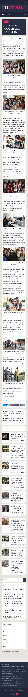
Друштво (6, 21)
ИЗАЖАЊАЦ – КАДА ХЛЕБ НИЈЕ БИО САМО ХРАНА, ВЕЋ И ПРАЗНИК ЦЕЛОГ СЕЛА (17, 466)
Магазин (5, 639)
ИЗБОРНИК (6, 14)
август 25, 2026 (15, 440)
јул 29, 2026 (14, 500)
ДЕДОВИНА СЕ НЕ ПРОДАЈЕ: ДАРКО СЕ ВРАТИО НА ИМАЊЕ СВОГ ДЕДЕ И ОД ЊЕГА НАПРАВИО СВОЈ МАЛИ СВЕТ (18, 450)
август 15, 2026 (15, 472)
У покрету (5, 642)
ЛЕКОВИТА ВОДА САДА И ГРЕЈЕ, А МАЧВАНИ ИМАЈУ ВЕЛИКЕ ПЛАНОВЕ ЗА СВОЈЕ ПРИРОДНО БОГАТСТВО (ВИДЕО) (13, 420)
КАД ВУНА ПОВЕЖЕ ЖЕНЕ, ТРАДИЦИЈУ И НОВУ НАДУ (17, 552)
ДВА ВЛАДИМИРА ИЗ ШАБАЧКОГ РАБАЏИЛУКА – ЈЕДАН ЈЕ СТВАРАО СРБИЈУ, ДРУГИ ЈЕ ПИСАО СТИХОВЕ (18, 524)
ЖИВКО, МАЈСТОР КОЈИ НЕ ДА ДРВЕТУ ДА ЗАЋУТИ (18, 436)
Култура (5, 635)
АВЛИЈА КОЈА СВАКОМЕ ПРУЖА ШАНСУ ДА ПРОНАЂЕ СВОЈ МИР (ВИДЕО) (12, 413)
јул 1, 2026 (14, 572)
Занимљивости (6, 631)
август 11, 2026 (15, 487)
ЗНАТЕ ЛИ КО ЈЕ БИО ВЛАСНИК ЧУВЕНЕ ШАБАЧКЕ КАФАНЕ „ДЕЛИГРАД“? (18, 539)
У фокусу (5, 646)
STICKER (21, 690)
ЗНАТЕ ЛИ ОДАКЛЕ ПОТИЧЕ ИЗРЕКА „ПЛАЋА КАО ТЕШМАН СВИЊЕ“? (17, 509)
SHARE (22, 39)
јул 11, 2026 (14, 544)
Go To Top (17, 694)
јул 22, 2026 (14, 514)
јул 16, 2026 (14, 530)
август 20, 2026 (15, 457)
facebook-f (11, 694)
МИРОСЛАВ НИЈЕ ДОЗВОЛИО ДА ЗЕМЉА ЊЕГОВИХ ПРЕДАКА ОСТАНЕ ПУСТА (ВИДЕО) (17, 482)
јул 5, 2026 (14, 555)
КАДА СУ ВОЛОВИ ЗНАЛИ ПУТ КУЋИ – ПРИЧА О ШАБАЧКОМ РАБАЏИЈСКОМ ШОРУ (17, 566)
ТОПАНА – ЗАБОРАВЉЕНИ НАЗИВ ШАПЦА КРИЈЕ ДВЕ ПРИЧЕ (17, 496)
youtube (14, 694)
